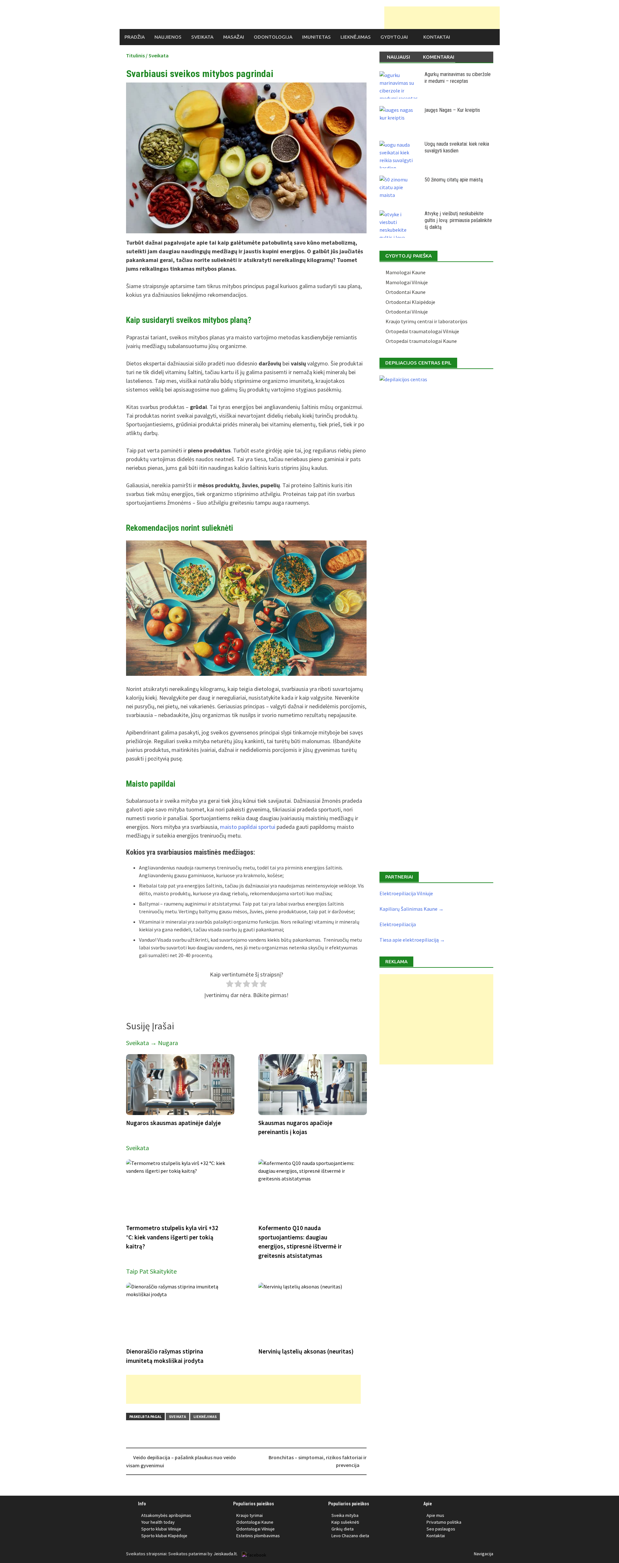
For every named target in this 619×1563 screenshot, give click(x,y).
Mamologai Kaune (406, 272)
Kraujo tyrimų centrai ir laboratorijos (426, 321)
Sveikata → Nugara (152, 1043)
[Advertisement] (442, 17)
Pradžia (134, 37)
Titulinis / (137, 55)
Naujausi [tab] (398, 57)
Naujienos (168, 37)
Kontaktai (436, 37)
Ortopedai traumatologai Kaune (421, 341)
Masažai (233, 37)
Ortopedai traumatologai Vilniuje (422, 331)
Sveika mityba (345, 1515)
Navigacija (483, 1554)
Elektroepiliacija (397, 924)
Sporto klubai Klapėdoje (164, 1536)
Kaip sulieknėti (345, 1522)
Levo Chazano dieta (350, 1536)
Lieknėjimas (355, 37)
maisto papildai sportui (247, 826)
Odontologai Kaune (254, 1522)
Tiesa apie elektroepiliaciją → (412, 940)
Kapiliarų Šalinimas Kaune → (411, 909)
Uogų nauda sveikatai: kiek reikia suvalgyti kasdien (457, 147)
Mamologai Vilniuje (407, 282)
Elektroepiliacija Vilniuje (406, 893)
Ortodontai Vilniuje (407, 311)
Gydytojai (394, 37)
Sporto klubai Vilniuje (161, 1529)
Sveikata (202, 37)
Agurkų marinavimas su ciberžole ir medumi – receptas (458, 77)
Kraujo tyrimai (249, 1515)
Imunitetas (316, 37)
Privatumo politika (444, 1522)
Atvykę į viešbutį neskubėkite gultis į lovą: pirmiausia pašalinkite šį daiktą (458, 220)
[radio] (229, 984)
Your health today (158, 1522)
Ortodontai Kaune (406, 292)
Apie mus (435, 1515)
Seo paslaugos (441, 1529)
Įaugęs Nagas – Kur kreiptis (452, 110)
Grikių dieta (342, 1529)
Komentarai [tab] (438, 57)
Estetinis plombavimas (258, 1536)
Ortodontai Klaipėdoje (410, 302)
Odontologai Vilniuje (255, 1529)
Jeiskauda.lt (225, 1554)
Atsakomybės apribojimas (166, 1515)
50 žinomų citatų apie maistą (454, 180)
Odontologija (273, 37)
